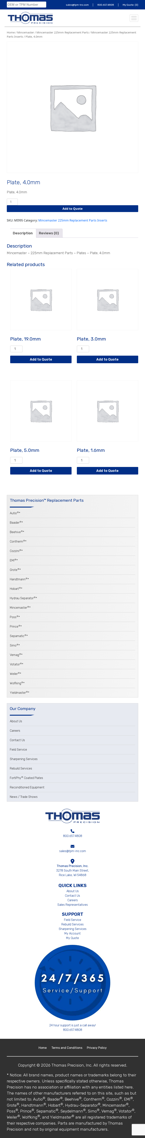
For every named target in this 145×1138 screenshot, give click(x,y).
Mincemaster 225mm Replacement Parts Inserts (72, 220)
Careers (15, 730)
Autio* (15, 513)
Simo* (15, 645)
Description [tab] (23, 233)
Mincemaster (25, 32)
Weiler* (15, 674)
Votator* (16, 664)
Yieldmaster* (19, 692)
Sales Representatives (72, 905)
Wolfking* (17, 683)
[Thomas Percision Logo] (72, 816)
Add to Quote (72, 209)
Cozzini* (16, 551)
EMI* (14, 560)
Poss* (15, 617)
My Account (72, 933)
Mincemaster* (20, 607)
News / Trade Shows (24, 797)
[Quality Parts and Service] (30, 17)
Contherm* (18, 541)
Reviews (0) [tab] (49, 233)
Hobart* (16, 589)
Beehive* (17, 532)
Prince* (16, 626)
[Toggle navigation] (134, 18)
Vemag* (16, 655)
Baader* (16, 522)
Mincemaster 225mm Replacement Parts (62, 32)
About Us (16, 721)
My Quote (72, 938)
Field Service (18, 749)
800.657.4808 (106, 4)
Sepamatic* (19, 636)
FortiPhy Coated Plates (26, 778)
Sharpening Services (24, 759)
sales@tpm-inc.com (77, 4)
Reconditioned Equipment (27, 787)
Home (11, 32)
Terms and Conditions (67, 1048)
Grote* (15, 570)
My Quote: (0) (130, 4)
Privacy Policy (97, 1048)
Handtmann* (19, 579)
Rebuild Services (21, 768)
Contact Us (17, 740)
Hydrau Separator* (23, 598)
